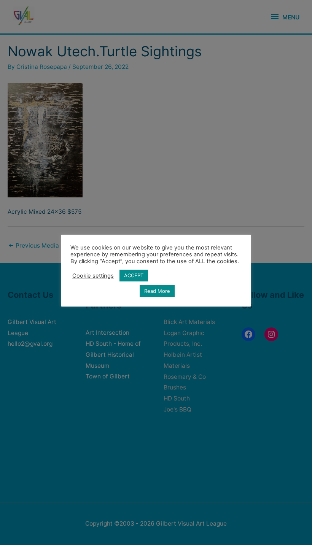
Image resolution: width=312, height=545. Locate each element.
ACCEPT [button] (133, 275)
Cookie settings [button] (93, 275)
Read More (157, 291)
